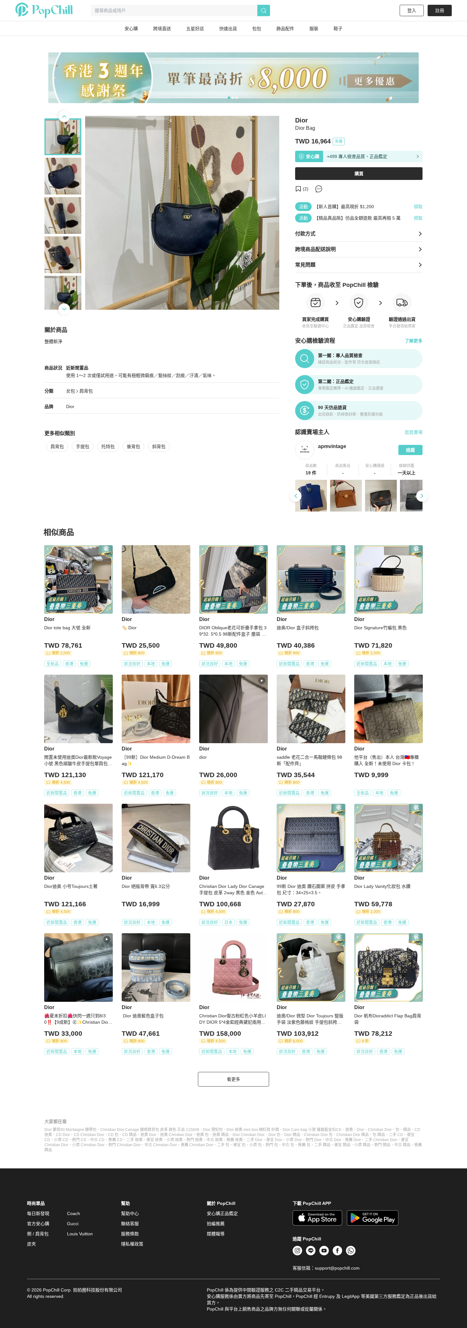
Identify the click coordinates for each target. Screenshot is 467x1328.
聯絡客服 (130, 1223)
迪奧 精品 (221, 1135)
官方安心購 (38, 1223)
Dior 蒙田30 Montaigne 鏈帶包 (70, 1129)
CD (339, 1129)
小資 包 (255, 1145)
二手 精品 (322, 1145)
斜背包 (159, 446)
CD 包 (113, 1135)
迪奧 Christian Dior (176, 1135)
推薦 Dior (353, 1140)
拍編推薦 (216, 1223)
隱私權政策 (132, 1243)
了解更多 (414, 340)
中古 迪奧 (214, 1140)
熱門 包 (272, 1145)
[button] (311, 469)
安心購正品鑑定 (222, 1213)
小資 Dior (294, 1140)
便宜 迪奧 (154, 1140)
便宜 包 (239, 1145)
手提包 (82, 446)
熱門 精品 (382, 1145)
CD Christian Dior (89, 1135)
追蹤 (410, 450)
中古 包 (288, 1145)
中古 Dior (333, 1140)
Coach (73, 1213)
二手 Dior (254, 1140)
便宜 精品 (342, 1145)
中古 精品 (402, 1145)
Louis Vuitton (80, 1233)
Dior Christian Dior (249, 1135)
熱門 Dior (313, 1140)
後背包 (133, 446)
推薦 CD (115, 1140)
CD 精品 (129, 1135)
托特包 (108, 446)
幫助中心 (130, 1213)
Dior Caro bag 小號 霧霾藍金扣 (309, 1129)
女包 (70, 390)
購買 (359, 173)
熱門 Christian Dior (124, 1145)
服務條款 (130, 1233)
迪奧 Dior (148, 1135)
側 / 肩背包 (38, 1233)
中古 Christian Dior (161, 1145)
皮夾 (31, 1243)
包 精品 (379, 1135)
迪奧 (349, 1129)
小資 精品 (362, 1145)
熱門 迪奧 (194, 1140)
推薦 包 (304, 1145)
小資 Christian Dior (88, 1145)
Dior (70, 406)
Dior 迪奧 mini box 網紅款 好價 (253, 1129)
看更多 (233, 1079)
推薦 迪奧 (235, 1140)
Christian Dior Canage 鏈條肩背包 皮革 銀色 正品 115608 (149, 1129)
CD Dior (63, 1135)
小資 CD (61, 1140)
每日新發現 (38, 1213)
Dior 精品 (292, 1135)
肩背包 (86, 390)
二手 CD (396, 1135)
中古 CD (97, 1140)
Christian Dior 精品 (352, 1135)
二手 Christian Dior (381, 1140)
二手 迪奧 (134, 1140)
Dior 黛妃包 (213, 1129)
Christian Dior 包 (318, 1135)
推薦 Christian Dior (197, 1145)
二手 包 (223, 1145)
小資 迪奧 (174, 1140)
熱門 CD (79, 1140)
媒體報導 (216, 1233)
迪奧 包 (202, 1135)
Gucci (72, 1223)
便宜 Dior (274, 1140)
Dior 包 (274, 1135)
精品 (407, 1129)
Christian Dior (380, 1129)
